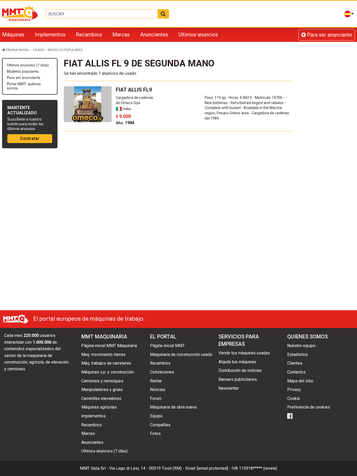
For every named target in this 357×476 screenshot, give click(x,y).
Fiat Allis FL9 (134, 90)
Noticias (157, 389)
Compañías (160, 424)
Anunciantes (154, 34)
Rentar (156, 380)
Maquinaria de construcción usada (181, 354)
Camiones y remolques (102, 380)
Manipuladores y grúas (102, 389)
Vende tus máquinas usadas (244, 352)
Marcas (121, 34)
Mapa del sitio (300, 380)
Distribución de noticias (240, 370)
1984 (125, 122)
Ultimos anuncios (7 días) (28, 64)
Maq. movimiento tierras (103, 354)
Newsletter (228, 388)
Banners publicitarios (237, 379)
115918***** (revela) (258, 468)
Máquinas (13, 34)
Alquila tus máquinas (237, 361)
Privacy (294, 389)
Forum (156, 398)
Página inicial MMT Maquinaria (109, 345)
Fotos (155, 433)
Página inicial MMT (167, 345)
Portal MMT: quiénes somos (24, 85)
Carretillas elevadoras (101, 398)
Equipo (156, 415)
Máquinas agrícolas (99, 407)
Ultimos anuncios (198, 34)
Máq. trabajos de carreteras (106, 363)
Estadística (297, 354)
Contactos (296, 372)
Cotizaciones (162, 372)
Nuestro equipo (301, 345)
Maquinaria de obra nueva (173, 407)
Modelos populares (22, 71)
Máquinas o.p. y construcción (107, 372)
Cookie (293, 398)
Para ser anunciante (329, 35)
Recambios (89, 34)
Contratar (29, 138)
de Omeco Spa (128, 103)
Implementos (50, 34)
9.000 (123, 116)
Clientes (294, 363)
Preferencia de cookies (308, 407)
